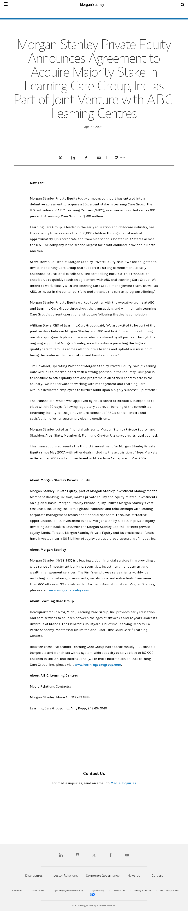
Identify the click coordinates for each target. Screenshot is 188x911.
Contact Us (17, 891)
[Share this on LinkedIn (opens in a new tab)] (73, 157)
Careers (157, 876)
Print (125, 155)
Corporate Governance (103, 876)
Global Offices (38, 891)
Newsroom (136, 876)
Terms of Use (119, 891)
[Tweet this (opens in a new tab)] (60, 157)
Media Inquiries (123, 783)
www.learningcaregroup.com (98, 665)
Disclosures (34, 876)
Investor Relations (64, 876)
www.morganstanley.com (68, 590)
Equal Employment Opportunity (68, 891)
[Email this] (99, 157)
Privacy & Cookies (143, 891)
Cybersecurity (98, 891)
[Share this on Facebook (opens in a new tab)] (86, 157)
